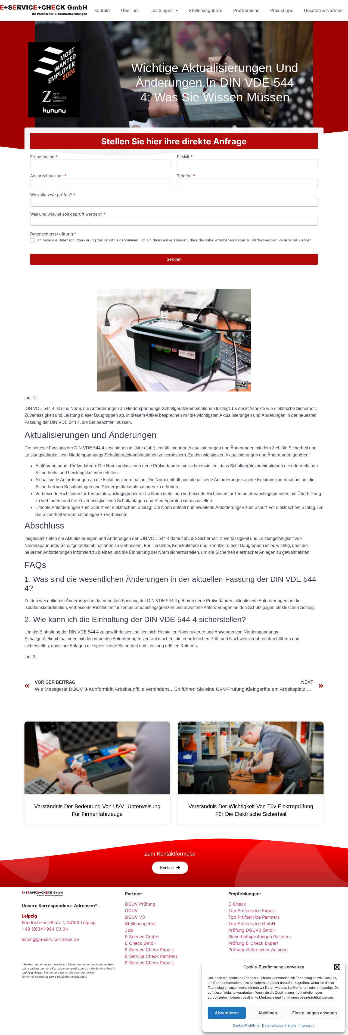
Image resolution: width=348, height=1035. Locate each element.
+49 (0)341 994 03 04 (45, 929)
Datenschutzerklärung (279, 1025)
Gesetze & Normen (323, 10)
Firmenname (44, 157)
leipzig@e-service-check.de (50, 939)
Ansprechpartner (48, 176)
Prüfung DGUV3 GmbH (252, 930)
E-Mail (184, 157)
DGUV (131, 910)
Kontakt (102, 10)
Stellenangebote (205, 10)
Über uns (130, 10)
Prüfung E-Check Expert (253, 943)
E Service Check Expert (151, 949)
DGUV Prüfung (140, 904)
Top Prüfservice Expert (252, 910)
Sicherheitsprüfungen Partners (259, 936)
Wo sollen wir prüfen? (52, 195)
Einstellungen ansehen (314, 1012)
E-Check (237, 904)
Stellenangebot (140, 923)
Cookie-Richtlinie (246, 1025)
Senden (174, 259)
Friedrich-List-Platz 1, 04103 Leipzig (59, 922)
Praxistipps (281, 10)
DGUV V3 (135, 917)
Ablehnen (267, 1012)
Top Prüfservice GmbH (251, 923)
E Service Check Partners (151, 956)
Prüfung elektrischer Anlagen (258, 949)
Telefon (186, 176)
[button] (337, 967)
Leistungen (161, 10)
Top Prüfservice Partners (253, 917)
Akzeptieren (227, 1012)
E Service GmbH (142, 936)
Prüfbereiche (246, 10)
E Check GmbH (141, 943)
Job (129, 930)
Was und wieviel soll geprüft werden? (67, 214)
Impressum (307, 1025)
